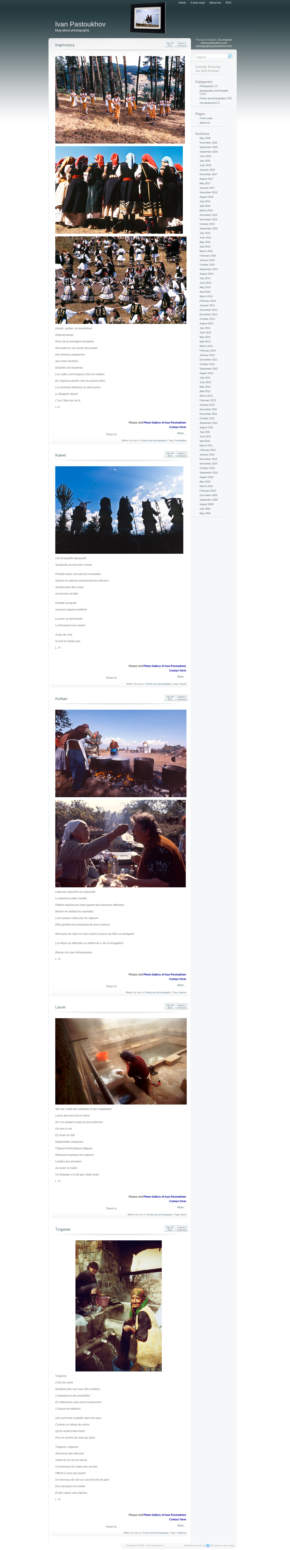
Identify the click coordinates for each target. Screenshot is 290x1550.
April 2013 (205, 341)
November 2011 (208, 413)
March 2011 (206, 445)
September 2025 (209, 147)
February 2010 (208, 490)
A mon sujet (198, 2)
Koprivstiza (64, 45)
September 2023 (209, 151)
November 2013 (208, 314)
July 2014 (205, 278)
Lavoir (60, 1007)
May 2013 (205, 337)
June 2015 (205, 237)
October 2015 (207, 224)
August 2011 (206, 427)
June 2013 (205, 332)
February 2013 (208, 350)
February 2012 (208, 400)
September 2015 (209, 228)
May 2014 (205, 287)
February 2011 (208, 450)
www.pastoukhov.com (214, 43)
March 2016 (206, 210)
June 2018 (205, 165)
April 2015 (205, 246)
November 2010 (208, 463)
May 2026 (205, 138)
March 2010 (206, 486)
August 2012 (206, 373)
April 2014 (205, 291)
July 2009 (205, 508)
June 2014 (205, 282)
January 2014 (207, 305)
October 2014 (207, 264)
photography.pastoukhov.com (214, 46)
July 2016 (205, 201)
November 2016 (208, 192)
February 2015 (208, 255)
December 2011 (208, 409)
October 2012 (207, 364)
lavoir (183, 1214)
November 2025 (208, 142)
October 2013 (207, 319)
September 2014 (209, 269)
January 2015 (207, 260)
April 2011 (205, 441)
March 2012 (206, 395)
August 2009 (206, 504)
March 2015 (206, 251)
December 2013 (208, 310)
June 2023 (205, 156)
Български (225, 39)
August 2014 (206, 273)
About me (215, 2)
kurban (182, 992)
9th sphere (216, 1545)
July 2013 (205, 328)
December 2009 (208, 495)
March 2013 (206, 346)
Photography (207, 86)
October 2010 (207, 468)
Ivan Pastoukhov (80, 24)
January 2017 (207, 187)
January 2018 (207, 169)
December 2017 (208, 174)
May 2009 (205, 513)
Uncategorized (208, 102)
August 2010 (206, 477)
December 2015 (208, 215)
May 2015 (205, 242)
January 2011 (207, 454)
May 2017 (205, 183)
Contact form (177, 427)
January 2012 (207, 404)
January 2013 (207, 355)
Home (182, 2)
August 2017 (206, 178)
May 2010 (205, 481)
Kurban (61, 699)
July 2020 (205, 160)
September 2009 (209, 499)
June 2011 (205, 436)
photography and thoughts (214, 90)
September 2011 (209, 423)
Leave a (181, 44)
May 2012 (205, 386)
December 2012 (208, 359)
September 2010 (209, 472)
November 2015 (208, 219)
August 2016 (206, 197)
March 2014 (206, 296)
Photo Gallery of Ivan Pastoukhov (164, 422)
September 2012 (209, 368)
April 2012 (205, 391)
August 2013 (206, 323)
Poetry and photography (154, 440)
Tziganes (63, 1229)
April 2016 (205, 206)
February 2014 (208, 300)
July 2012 (205, 377)
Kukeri (60, 455)
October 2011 (207, 418)
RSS (228, 2)
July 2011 (205, 432)
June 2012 (205, 382)
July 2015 (205, 233)
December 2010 (208, 459)
